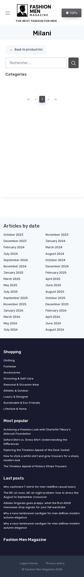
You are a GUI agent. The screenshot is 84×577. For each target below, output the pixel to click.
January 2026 (13, 310)
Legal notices (29, 563)
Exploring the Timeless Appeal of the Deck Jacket (37, 450)
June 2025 (53, 285)
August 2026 (55, 329)
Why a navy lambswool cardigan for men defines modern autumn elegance (42, 515)
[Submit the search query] (73, 62)
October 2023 (13, 234)
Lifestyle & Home (15, 408)
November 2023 (57, 234)
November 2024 (15, 266)
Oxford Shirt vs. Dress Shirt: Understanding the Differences (35, 442)
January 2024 (55, 241)
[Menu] (9, 13)
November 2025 (15, 304)
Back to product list (26, 49)
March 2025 (12, 279)
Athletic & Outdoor (16, 390)
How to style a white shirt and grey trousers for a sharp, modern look (41, 458)
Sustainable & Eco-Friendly (22, 402)
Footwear (10, 366)
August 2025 (55, 291)
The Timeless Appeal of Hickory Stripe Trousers (35, 466)
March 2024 (54, 247)
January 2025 (13, 272)
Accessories (12, 372)
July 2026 (11, 329)
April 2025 (53, 279)
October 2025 (55, 298)
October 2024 (55, 260)
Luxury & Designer (16, 396)
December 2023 (15, 241)
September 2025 (16, 298)
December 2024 (57, 266)
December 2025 (57, 304)
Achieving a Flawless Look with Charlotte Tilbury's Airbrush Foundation (37, 431)
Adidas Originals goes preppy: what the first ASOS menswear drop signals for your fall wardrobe (37, 505)
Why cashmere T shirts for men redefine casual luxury (40, 486)
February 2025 (56, 272)
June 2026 (53, 323)
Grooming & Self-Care (18, 378)
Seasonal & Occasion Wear (21, 384)
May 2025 (10, 285)
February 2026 (56, 310)
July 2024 (11, 253)
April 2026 (53, 317)
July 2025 (11, 291)
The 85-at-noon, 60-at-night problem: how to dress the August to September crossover (41, 495)
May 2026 (10, 323)
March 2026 (12, 317)
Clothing (9, 360)
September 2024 (16, 260)
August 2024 (55, 253)
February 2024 (14, 247)
